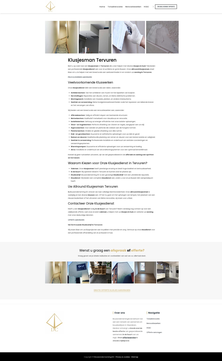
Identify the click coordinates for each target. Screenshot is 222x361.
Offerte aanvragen (154, 332)
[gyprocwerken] (129, 37)
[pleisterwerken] (162, 37)
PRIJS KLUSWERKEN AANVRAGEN (80, 77)
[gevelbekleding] (123, 272)
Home (102, 6)
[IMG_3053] (145, 272)
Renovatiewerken (133, 6)
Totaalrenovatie (115, 6)
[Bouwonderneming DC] (50, 6)
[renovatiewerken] (61, 37)
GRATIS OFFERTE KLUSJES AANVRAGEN (112, 290)
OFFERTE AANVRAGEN (76, 220)
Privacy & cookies (123, 357)
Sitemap (134, 357)
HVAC (146, 6)
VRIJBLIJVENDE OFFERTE (166, 7)
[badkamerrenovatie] (168, 272)
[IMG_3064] (78, 272)
